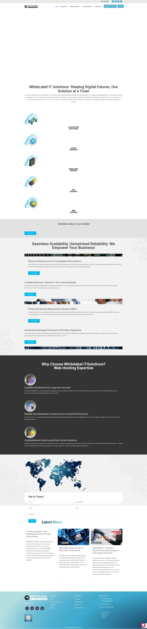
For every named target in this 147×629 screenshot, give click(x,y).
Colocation (77, 599)
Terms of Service (105, 612)
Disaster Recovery (79, 607)
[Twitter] (116, 1)
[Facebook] (113, 1)
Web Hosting (78, 605)
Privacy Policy (104, 614)
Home (51, 599)
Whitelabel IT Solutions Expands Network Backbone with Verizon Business (105, 550)
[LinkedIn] (120, 1)
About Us (52, 607)
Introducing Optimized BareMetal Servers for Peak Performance (38, 534)
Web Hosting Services (55, 602)
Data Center (53, 605)
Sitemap (103, 617)
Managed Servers (79, 602)
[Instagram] (118, 1)
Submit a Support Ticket (108, 607)
